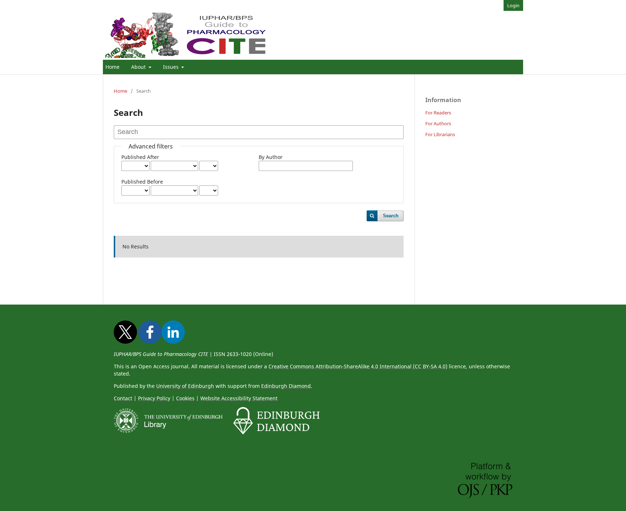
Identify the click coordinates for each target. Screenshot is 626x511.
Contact (123, 398)
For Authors (438, 123)
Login (513, 5)
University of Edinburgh (185, 385)
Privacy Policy (154, 398)
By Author (271, 157)
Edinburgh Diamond (286, 385)
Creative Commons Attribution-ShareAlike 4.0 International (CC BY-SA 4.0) (357, 366)
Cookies (185, 398)
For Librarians (440, 134)
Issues (171, 66)
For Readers (438, 112)
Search (390, 215)
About (139, 66)
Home (112, 66)
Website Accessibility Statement (238, 398)
